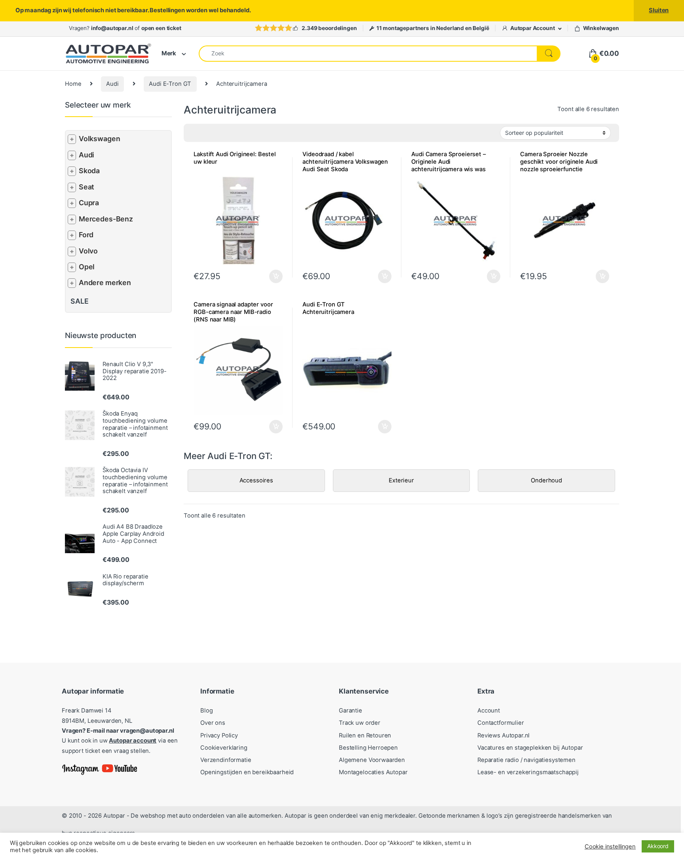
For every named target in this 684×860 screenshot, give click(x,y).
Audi (112, 83)
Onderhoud (546, 480)
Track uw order (359, 722)
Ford (86, 235)
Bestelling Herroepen (368, 747)
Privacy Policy (219, 735)
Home (73, 83)
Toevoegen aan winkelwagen (592, 276)
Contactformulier (500, 722)
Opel (87, 267)
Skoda (89, 170)
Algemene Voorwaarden (372, 760)
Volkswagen (99, 138)
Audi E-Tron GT (170, 83)
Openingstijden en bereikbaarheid (247, 772)
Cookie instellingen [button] (610, 846)
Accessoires (256, 480)
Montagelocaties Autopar (373, 772)
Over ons (212, 722)
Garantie (350, 710)
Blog (206, 710)
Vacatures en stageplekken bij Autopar (530, 747)
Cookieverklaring (223, 747)
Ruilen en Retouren (365, 735)
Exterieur (401, 480)
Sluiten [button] (659, 10)
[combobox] (368, 53)
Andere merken (105, 282)
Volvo (88, 251)
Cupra (89, 202)
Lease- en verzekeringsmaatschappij (528, 772)
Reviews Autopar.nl (503, 735)
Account (488, 710)
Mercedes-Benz (106, 219)
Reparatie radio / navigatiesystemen (526, 760)
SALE (79, 301)
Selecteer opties (270, 276)
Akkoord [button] (658, 846)
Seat (86, 187)
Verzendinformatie (225, 760)
